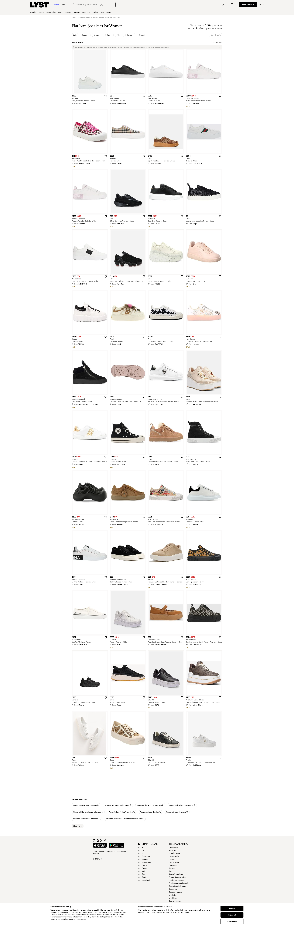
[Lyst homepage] (39, 5)
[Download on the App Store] (100, 845)
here (166, 47)
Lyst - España (142, 865)
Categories (173, 889)
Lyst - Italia (141, 871)
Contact (172, 871)
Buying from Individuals (177, 886)
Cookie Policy (80, 919)
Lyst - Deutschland (144, 862)
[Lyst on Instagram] (94, 841)
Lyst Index (172, 895)
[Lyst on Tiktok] (98, 841)
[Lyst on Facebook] (105, 841)
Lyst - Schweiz (142, 859)
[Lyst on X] (101, 841)
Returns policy (174, 856)
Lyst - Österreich (143, 856)
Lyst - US (140, 853)
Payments (172, 859)
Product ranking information (179, 883)
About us (172, 850)
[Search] (74, 4)
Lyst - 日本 (141, 874)
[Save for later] (105, 96)
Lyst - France (142, 868)
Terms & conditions (176, 874)
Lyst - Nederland (143, 880)
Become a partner (175, 892)
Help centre (173, 847)
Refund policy (174, 862)
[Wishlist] (232, 4)
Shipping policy (174, 853)
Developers (173, 865)
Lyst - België (141, 877)
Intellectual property (176, 880)
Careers (172, 868)
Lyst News (173, 898)
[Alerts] (222, 4)
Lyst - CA (140, 850)
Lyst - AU (140, 847)
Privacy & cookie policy (177, 877)
